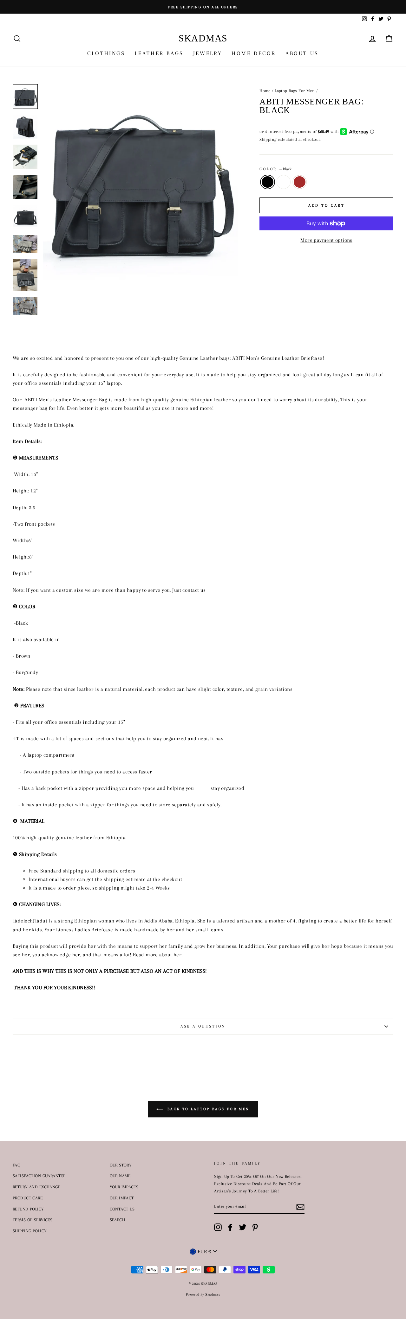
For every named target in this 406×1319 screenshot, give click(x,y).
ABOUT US (302, 53)
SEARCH (117, 1219)
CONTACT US (122, 1208)
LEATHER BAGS (159, 53)
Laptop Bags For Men (295, 90)
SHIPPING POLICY (29, 1230)
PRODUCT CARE (28, 1197)
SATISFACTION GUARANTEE (39, 1175)
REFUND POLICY (28, 1208)
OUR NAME (120, 1175)
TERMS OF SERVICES (32, 1219)
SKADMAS (203, 38)
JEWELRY (207, 53)
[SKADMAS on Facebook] (230, 1227)
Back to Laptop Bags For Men (207, 1109)
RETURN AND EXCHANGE (36, 1186)
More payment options (326, 240)
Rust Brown (299, 181)
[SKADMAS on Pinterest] (255, 1227)
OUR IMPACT (122, 1197)
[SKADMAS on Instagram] (218, 1227)
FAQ (16, 1164)
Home (265, 90)
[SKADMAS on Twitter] (242, 1227)
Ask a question (203, 1026)
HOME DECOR (254, 53)
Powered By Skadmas (203, 1294)
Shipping (267, 139)
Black (267, 181)
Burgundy (284, 181)
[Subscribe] (300, 1206)
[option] (203, 6)
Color (275, 169)
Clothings (106, 53)
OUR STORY (121, 1164)
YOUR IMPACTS (124, 1186)
